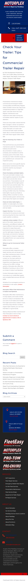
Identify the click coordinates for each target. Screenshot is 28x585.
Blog (15, 74)
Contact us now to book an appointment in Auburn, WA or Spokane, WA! (12, 317)
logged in (13, 343)
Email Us (9, 542)
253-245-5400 (14, 416)
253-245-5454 (10, 537)
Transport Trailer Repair (14, 78)
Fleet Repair (14, 76)
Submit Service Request (20, 38)
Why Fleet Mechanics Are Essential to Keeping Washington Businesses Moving (14, 368)
